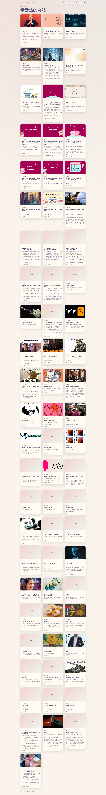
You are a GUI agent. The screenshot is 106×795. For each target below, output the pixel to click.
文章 (68, 2)
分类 (76, 2)
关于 (80, 2)
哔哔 (64, 2)
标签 (72, 2)
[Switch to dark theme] (84, 3)
